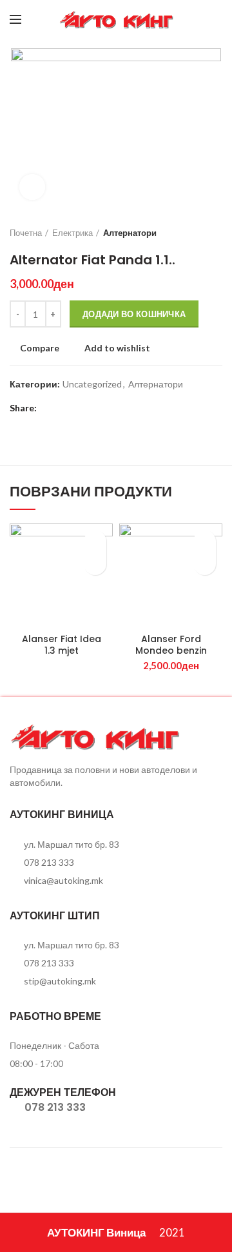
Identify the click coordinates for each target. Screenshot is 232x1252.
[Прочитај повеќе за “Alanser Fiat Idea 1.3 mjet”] (95, 564)
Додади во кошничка (134, 314)
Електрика (72, 233)
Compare (39, 348)
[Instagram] (214, 19)
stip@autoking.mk (60, 980)
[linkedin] (98, 408)
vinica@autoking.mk (63, 880)
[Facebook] (198, 19)
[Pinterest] (82, 408)
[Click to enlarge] (32, 187)
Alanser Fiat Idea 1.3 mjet (61, 644)
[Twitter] (66, 408)
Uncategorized (92, 384)
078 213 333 (49, 862)
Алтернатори (130, 233)
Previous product (190, 232)
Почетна (26, 233)
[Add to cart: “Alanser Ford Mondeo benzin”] (204, 564)
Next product (215, 232)
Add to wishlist (117, 348)
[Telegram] (114, 408)
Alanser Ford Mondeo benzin (171, 644)
